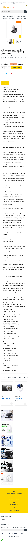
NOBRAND (17, 396)
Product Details (15, 82)
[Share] (3, 74)
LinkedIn (17, 536)
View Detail (11, 403)
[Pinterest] (11, 74)
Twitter (12, 533)
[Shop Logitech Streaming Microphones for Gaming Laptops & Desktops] (7, 466)
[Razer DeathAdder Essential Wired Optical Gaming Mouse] (7, 428)
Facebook (6, 533)
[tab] (5, 83)
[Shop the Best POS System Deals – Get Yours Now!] (7, 415)
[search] (25, 11)
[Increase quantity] (5, 67)
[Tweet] (7, 74)
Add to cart (16, 67)
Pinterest (24, 533)
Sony (3, 396)
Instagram (13, 536)
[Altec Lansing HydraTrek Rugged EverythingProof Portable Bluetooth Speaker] (7, 453)
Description (5, 82)
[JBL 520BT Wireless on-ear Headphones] (7, 479)
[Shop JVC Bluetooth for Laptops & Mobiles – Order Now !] (7, 441)
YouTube (18, 533)
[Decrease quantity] (9, 67)
